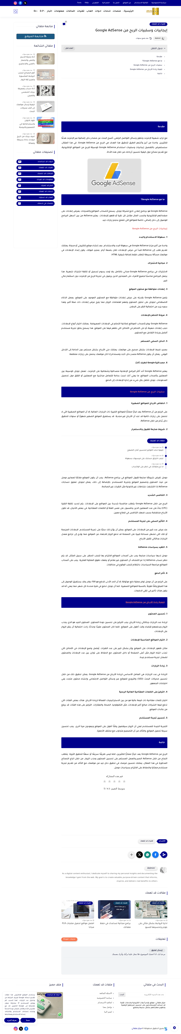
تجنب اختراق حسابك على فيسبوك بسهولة (144, 459)
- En (36, 11)
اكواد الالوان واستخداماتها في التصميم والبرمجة (27, 124)
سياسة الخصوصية (159, 3)
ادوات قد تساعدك (36, 162)
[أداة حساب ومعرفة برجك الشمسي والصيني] (46, 90)
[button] (155, 854)
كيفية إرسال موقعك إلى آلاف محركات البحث (25, 108)
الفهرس (95, 3)
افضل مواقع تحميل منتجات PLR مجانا (78, 925)
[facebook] (20, 3)
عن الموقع (127, 3)
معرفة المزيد (12, 1020)
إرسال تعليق (157, 950)
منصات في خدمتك (36, 204)
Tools (79, 3)
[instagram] (15, 3)
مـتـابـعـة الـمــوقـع (34, 36)
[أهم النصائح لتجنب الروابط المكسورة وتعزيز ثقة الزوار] (46, 74)
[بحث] (16, 11)
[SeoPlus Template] (165, 1029)
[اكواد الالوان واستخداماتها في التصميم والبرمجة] (46, 122)
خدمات (107, 11)
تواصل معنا (107, 1007)
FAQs (87, 3)
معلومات (59, 11)
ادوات (98, 11)
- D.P (42, 11)
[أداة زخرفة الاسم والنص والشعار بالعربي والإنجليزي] (46, 59)
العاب (89, 11)
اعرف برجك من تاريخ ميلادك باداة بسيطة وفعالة (26, 140)
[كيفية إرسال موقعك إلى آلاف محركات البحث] (46, 106)
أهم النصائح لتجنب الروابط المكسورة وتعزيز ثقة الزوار (26, 76)
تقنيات (80, 11)
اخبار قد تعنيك (36, 186)
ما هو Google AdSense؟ (152, 61)
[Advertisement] (114, 103)
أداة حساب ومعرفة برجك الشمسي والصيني (26, 92)
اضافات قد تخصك (36, 174)
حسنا (28, 1020)
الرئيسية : (128, 11)
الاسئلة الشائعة (106, 993)
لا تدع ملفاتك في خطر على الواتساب (147, 467)
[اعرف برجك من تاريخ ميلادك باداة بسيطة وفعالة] (46, 138)
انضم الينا (106, 3)
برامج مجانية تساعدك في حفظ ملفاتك (115, 925)
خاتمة (159, 74)
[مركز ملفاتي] (152, 11)
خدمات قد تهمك (36, 192)
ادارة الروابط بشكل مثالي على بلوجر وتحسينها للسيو (152, 925)
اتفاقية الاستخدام (141, 3)
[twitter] (25, 3)
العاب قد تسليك (36, 198)
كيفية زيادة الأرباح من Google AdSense (146, 69)
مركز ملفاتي (137, 1029)
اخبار (49, 11)
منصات (117, 11)
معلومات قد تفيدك (36, 180)
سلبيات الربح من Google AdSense (148, 65)
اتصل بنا (116, 3)
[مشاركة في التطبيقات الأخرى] (131, 854)
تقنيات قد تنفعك (158, 24)
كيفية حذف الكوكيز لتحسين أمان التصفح (145, 450)
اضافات (70, 11)
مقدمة (159, 57)
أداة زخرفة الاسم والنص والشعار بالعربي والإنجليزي (27, 60)
